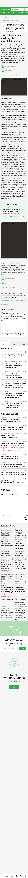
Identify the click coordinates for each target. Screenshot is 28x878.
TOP (2, 582)
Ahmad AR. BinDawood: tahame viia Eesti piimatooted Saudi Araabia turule (20, 545)
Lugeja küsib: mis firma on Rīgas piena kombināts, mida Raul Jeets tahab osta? (14, 375)
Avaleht (3, 13)
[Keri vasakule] (2, 327)
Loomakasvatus (5, 300)
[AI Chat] (21, 876)
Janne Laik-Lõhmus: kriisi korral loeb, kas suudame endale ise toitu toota (13, 405)
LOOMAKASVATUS (5, 20)
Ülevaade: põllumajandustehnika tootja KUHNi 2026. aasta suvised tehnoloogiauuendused (15, 385)
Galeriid (23, 13)
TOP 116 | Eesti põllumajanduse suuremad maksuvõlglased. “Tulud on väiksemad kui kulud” (7, 589)
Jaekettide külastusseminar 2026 (11, 516)
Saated (3, 478)
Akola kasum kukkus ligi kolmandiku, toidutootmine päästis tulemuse (13, 365)
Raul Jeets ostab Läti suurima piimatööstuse (7, 543)
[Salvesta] (26, 352)
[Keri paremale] (25, 327)
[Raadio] (12, 876)
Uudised (7, 352)
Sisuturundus (12, 381)
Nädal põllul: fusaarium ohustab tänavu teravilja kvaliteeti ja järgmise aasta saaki (15, 395)
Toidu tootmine (19, 300)
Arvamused (16, 13)
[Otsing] (16, 876)
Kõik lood (9, 13)
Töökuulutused (8, 433)
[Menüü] (2, 876)
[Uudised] (7, 876)
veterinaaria (4, 304)
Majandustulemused (11, 361)
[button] (10, 648)
